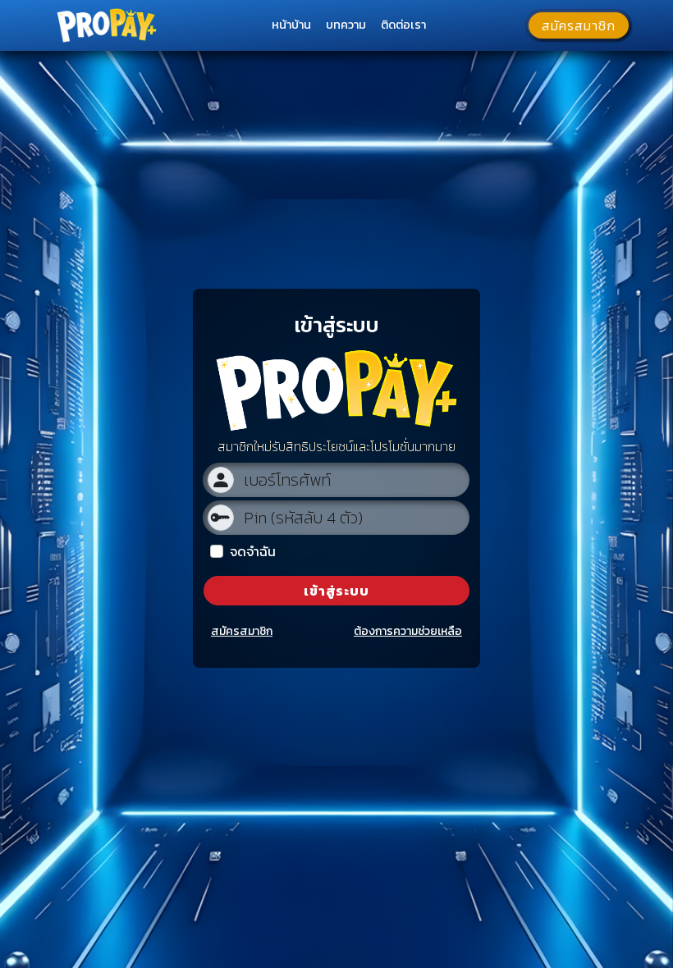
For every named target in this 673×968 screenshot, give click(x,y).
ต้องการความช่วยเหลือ (408, 631)
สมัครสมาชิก (241, 631)
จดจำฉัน (253, 551)
